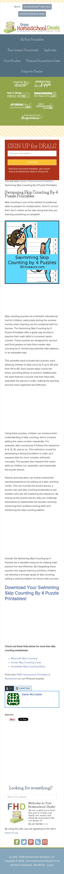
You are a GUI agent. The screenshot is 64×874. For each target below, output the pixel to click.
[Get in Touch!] (45, 844)
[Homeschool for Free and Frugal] (45, 95)
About (17, 7)
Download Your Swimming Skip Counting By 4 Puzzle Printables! (32, 593)
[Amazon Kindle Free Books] (18, 95)
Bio (10, 688)
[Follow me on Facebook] (17, 844)
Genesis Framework (21, 865)
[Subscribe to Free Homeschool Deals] (38, 844)
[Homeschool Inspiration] (32, 118)
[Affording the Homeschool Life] (21, 106)
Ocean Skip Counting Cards (26, 662)
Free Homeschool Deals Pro (41, 861)
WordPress (39, 865)
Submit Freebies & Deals (32, 14)
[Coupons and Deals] (21, 84)
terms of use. (12, 833)
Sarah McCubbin (32, 694)
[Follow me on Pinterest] (31, 844)
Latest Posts (24, 688)
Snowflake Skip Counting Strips (28, 666)
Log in (50, 865)
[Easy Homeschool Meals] (45, 106)
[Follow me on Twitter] (24, 844)
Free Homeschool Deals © (32, 26)
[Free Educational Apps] (42, 84)
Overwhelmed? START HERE (37, 7)
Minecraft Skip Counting (24, 658)
